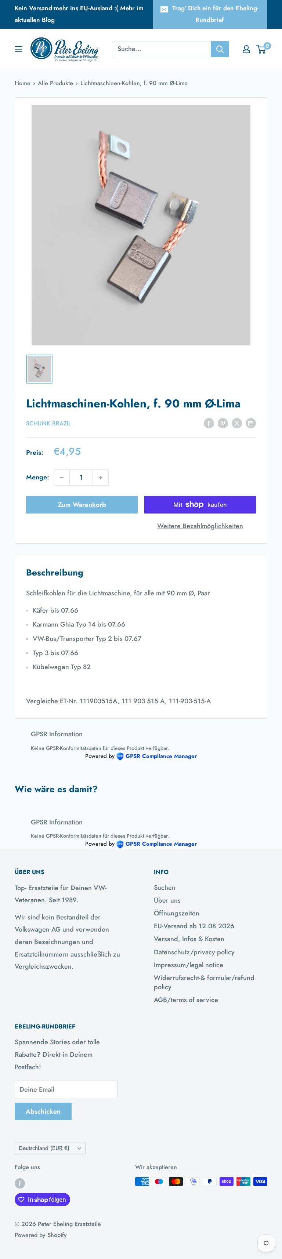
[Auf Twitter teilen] (237, 423)
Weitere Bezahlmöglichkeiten (200, 526)
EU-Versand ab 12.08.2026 (194, 926)
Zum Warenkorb (82, 504)
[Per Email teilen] (251, 423)
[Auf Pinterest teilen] (223, 423)
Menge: (37, 477)
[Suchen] (220, 49)
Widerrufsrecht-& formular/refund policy (204, 982)
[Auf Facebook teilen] (209, 423)
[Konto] (246, 49)
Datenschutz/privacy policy (194, 952)
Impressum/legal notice (188, 965)
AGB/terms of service (186, 1000)
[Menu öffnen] (18, 49)
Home (22, 83)
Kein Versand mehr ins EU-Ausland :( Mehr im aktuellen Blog (79, 14)
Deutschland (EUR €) (44, 1148)
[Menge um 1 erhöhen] (100, 477)
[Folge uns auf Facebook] (20, 1182)
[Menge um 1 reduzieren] (61, 477)
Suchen (165, 887)
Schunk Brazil (48, 423)
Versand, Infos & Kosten (189, 939)
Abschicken (43, 1111)
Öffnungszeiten (176, 913)
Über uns (167, 900)
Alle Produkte (55, 83)
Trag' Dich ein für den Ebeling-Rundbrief (215, 14)
